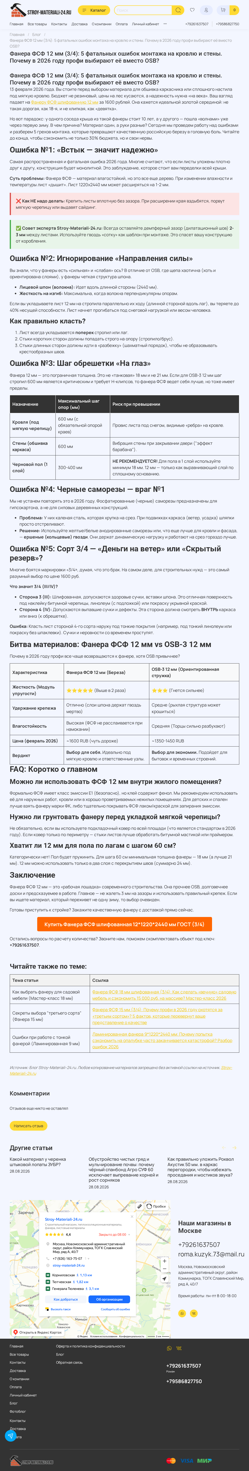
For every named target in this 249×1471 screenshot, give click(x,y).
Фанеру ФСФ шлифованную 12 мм (64, 102)
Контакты (59, 24)
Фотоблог (18, 1411)
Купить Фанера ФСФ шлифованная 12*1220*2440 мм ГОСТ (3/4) (124, 924)
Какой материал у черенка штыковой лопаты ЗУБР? (38, 1161)
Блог (36, 34)
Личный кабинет (145, 24)
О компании (101, 24)
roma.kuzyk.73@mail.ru (211, 1254)
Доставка (79, 24)
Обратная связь (69, 1362)
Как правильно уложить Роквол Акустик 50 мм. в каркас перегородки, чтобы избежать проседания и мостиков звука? (201, 1167)
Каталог (98, 10)
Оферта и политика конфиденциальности (90, 1346)
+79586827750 (227, 24)
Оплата (122, 24)
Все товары (37, 24)
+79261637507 (196, 24)
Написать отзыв (28, 1125)
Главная (16, 24)
